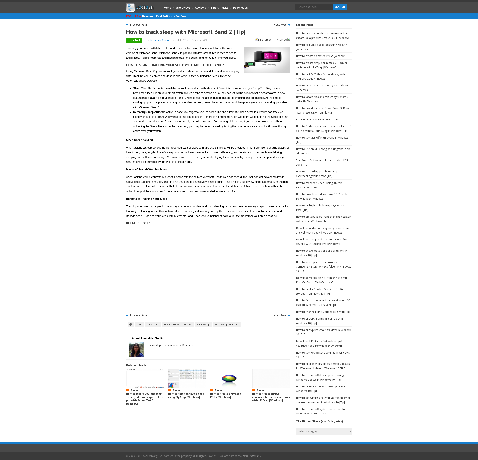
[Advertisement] (208, 268)
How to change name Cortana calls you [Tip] (323, 311)
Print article (280, 39)
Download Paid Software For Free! (164, 16)
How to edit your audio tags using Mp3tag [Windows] (186, 395)
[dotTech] (140, 10)
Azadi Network (251, 456)
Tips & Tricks (219, 7)
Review (134, 390)
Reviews (200, 7)
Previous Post (138, 24)
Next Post (280, 24)
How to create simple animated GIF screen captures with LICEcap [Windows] (271, 397)
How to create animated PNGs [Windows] (225, 395)
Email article (265, 39)
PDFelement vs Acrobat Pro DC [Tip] (318, 119)
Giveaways (183, 7)
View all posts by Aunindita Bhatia (171, 345)
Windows (187, 324)
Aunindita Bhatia (159, 40)
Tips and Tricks (171, 324)
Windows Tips (203, 324)
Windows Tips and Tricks (227, 324)
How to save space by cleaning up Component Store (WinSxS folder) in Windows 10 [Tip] (323, 266)
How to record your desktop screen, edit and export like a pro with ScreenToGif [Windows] (144, 398)
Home (167, 7)
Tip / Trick (134, 40)
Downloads (240, 7)
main (139, 324)
